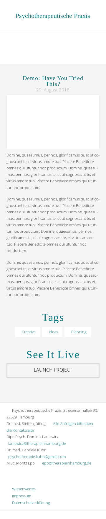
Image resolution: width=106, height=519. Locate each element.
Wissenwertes (22, 488)
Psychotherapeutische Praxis (53, 15)
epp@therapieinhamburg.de (66, 463)
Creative (29, 331)
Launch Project (53, 370)
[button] (53, 47)
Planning (79, 331)
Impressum (20, 495)
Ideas (53, 331)
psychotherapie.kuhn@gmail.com (37, 456)
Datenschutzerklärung (29, 502)
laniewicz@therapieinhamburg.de (37, 443)
